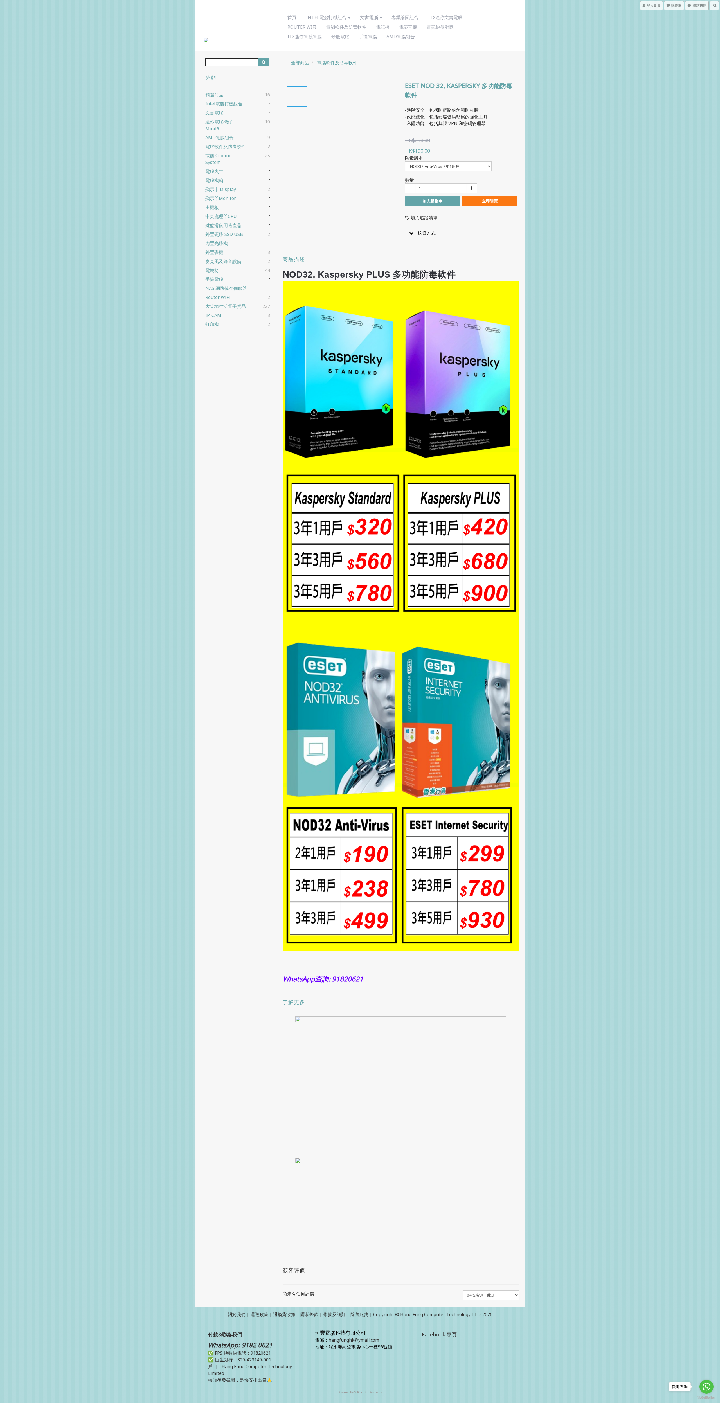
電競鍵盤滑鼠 (440, 27)
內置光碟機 (216, 243)
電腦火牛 (214, 171)
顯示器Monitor (220, 198)
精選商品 (214, 95)
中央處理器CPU (221, 216)
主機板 (212, 207)
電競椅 (383, 27)
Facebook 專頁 (439, 1334)
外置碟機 (214, 252)
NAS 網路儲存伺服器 (226, 288)
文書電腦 (369, 17)
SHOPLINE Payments (368, 1392)
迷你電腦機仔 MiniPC (218, 125)
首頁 (291, 17)
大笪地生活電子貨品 (225, 306)
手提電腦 (368, 36)
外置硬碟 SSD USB (224, 234)
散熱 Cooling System (218, 158)
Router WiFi (301, 27)
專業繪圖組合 (405, 17)
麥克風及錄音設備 (223, 261)
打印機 (212, 324)
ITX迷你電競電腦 (304, 36)
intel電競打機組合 (327, 17)
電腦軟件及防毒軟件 (346, 27)
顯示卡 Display (220, 189)
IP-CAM (213, 315)
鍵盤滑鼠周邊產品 (223, 225)
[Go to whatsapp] (706, 1387)
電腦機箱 (214, 180)
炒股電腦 (340, 36)
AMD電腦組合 (400, 36)
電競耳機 (408, 27)
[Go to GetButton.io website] (707, 1397)
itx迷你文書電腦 (445, 17)
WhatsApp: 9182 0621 (240, 1345)
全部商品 (300, 63)
